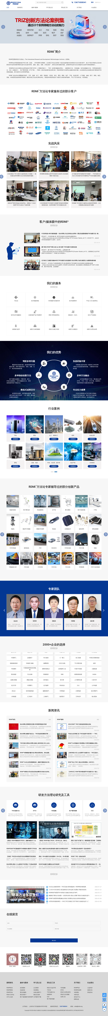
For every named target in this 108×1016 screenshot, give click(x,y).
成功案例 (22, 987)
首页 (8, 7)
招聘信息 (76, 999)
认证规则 (36, 987)
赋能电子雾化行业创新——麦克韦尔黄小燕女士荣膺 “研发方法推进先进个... (69, 890)
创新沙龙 (89, 990)
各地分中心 (77, 997)
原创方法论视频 (64, 994)
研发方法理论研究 (65, 992)
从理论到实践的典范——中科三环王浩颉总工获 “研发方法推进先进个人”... (69, 896)
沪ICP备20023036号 (78, 1010)
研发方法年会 (10, 994)
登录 (92, 2)
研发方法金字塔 (51, 987)
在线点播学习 (37, 992)
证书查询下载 (37, 997)
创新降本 (49, 994)
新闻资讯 (19, 7)
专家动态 (76, 994)
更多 (50, 719)
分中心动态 (10, 997)
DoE (48, 996)
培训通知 (36, 990)
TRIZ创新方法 (51, 992)
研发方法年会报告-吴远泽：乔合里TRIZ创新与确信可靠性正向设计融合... (69, 902)
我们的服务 (23, 992)
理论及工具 (64, 7)
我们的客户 (23, 994)
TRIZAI (49, 990)
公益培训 (89, 987)
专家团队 (76, 992)
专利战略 (63, 987)
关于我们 (79, 7)
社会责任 (94, 7)
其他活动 (89, 992)
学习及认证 (49, 7)
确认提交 (54, 940)
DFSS (62, 990)
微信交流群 (37, 994)
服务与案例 (35, 7)
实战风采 (22, 990)
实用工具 (63, 996)
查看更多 (54, 147)
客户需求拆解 (51, 999)
